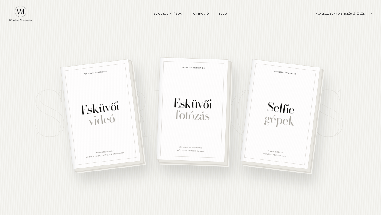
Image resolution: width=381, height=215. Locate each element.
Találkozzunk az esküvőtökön (339, 13)
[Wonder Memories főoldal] (20, 13)
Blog (223, 13)
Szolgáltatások (168, 13)
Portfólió (200, 13)
